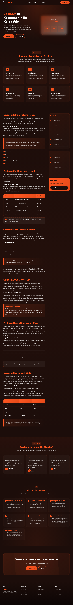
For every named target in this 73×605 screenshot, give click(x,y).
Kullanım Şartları (58, 589)
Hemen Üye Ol (65, 2)
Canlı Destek (56, 129)
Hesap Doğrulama (58, 139)
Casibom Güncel (24, 594)
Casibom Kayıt (57, 162)
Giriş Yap (9, 36)
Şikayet (39, 596)
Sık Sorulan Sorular (41, 589)
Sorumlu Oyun (57, 596)
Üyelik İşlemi (56, 125)
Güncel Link (56, 144)
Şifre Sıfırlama (57, 120)
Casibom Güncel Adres (52, 602)
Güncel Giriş (56, 134)
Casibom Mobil (57, 172)
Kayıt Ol (21, 36)
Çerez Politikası (58, 594)
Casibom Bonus (57, 167)
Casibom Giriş (57, 157)
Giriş (35, 2)
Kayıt (39, 2)
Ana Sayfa (30, 2)
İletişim (43, 2)
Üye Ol (54, 187)
